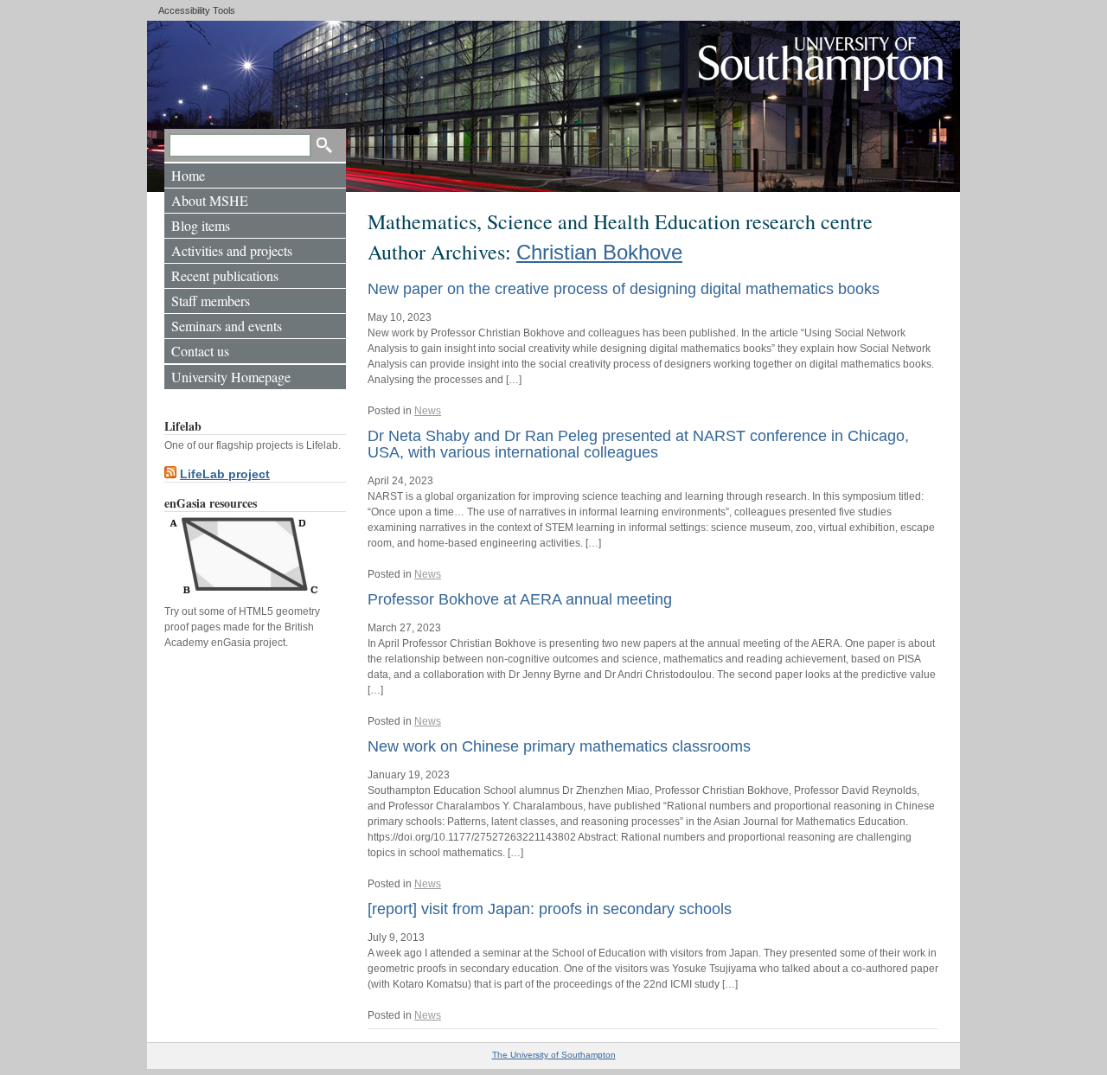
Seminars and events (226, 326)
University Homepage (231, 377)
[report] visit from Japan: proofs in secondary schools (550, 909)
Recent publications (224, 275)
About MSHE (209, 200)
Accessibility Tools (196, 10)
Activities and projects (231, 250)
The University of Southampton (554, 1054)
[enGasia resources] (242, 596)
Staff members (210, 300)
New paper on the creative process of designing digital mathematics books (624, 289)
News (427, 411)
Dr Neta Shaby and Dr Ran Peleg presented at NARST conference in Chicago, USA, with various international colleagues (638, 444)
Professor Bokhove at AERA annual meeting (520, 599)
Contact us (200, 351)
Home (188, 175)
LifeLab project (225, 474)
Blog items (200, 225)
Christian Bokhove (599, 252)
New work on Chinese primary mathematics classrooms (559, 746)
